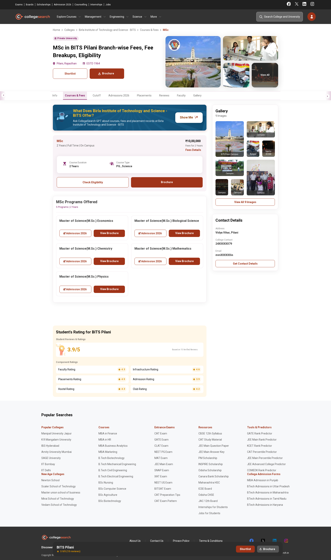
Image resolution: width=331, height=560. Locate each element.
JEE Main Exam (163, 464)
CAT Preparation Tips (167, 494)
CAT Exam (160, 433)
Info (54, 95)
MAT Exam (161, 458)
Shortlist (70, 73)
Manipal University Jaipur (56, 433)
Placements (144, 95)
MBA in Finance (107, 433)
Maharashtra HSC (209, 482)
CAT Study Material (210, 439)
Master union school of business (60, 492)
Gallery (197, 95)
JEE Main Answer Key (211, 451)
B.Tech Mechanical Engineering (117, 464)
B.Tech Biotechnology (111, 458)
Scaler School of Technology (58, 486)
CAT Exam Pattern (165, 500)
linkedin (274, 541)
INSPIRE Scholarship (210, 464)
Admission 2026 (62, 4)
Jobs (108, 4)
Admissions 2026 (118, 95)
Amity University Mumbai (56, 451)
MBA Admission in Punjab (262, 480)
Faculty (181, 95)
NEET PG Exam (163, 451)
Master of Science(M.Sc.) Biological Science (166, 221)
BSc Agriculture (107, 494)
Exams (19, 4)
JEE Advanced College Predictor (266, 464)
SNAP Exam (161, 470)
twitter (263, 541)
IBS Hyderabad (50, 445)
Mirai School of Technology (57, 498)
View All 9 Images (245, 202)
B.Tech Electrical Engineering (115, 476)
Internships (96, 4)
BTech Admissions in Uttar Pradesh (268, 486)
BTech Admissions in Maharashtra (267, 492)
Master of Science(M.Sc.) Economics (86, 221)
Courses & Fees (75, 95)
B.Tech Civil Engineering (112, 470)
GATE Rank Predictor (259, 433)
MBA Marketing (107, 451)
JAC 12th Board (208, 500)
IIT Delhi (46, 470)
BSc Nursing (105, 482)
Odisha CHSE (206, 494)
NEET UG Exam (163, 482)
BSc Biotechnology (109, 500)
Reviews (164, 95)
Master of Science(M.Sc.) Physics (84, 276)
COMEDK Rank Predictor (261, 470)
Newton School (50, 480)
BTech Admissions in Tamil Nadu (266, 498)
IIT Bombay (48, 464)
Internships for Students (213, 507)
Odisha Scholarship (210, 470)
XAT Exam (160, 476)
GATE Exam (161, 439)
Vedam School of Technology (59, 504)
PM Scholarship (207, 458)
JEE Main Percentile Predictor (265, 458)
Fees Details (193, 149)
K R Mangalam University (56, 439)
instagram (286, 541)
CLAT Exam (161, 445)
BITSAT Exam (162, 488)
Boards (30, 4)
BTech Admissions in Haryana (265, 504)
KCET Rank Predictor (259, 445)
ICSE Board (205, 488)
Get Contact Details (245, 263)
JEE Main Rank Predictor (262, 439)
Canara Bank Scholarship (213, 476)
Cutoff (97, 95)
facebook (251, 541)
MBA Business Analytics (113, 445)
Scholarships (44, 4)
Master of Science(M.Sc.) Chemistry (85, 248)
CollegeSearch (32, 17)
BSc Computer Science (112, 488)
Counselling (81, 4)
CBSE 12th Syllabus (210, 433)
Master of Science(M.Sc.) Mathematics (162, 248)
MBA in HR (104, 439)
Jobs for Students (209, 513)
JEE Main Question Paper (213, 445)
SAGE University (51, 458)
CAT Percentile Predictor (262, 451)
